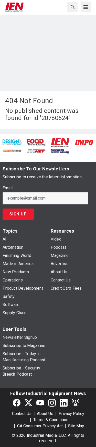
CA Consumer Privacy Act (40, 425)
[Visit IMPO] (83, 142)
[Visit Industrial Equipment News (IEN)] (60, 141)
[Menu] (86, 7)
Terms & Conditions (50, 419)
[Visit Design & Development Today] (12, 142)
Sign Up (18, 214)
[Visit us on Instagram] (52, 403)
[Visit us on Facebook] (16, 403)
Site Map (76, 425)
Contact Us (21, 413)
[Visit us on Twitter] (28, 403)
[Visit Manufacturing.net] (36, 150)
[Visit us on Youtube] (40, 403)
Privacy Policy (71, 413)
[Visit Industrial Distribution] (12, 150)
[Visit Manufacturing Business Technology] (60, 150)
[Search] (72, 7)
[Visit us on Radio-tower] (75, 403)
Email (8, 188)
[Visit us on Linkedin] (64, 403)
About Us (45, 413)
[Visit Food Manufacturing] (36, 142)
